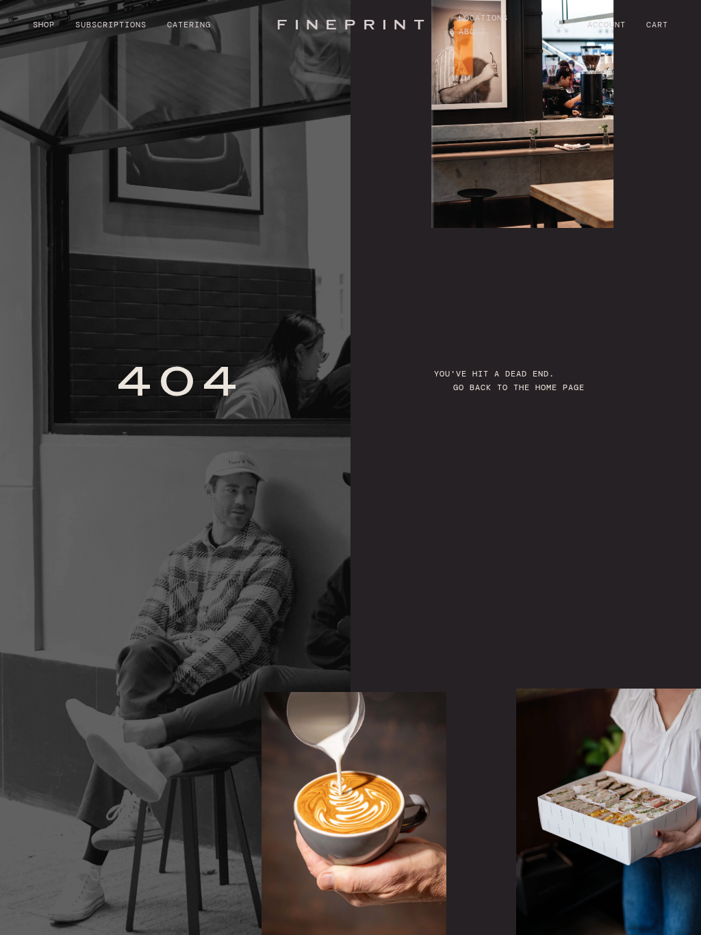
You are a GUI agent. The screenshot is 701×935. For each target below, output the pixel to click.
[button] (54, 24)
